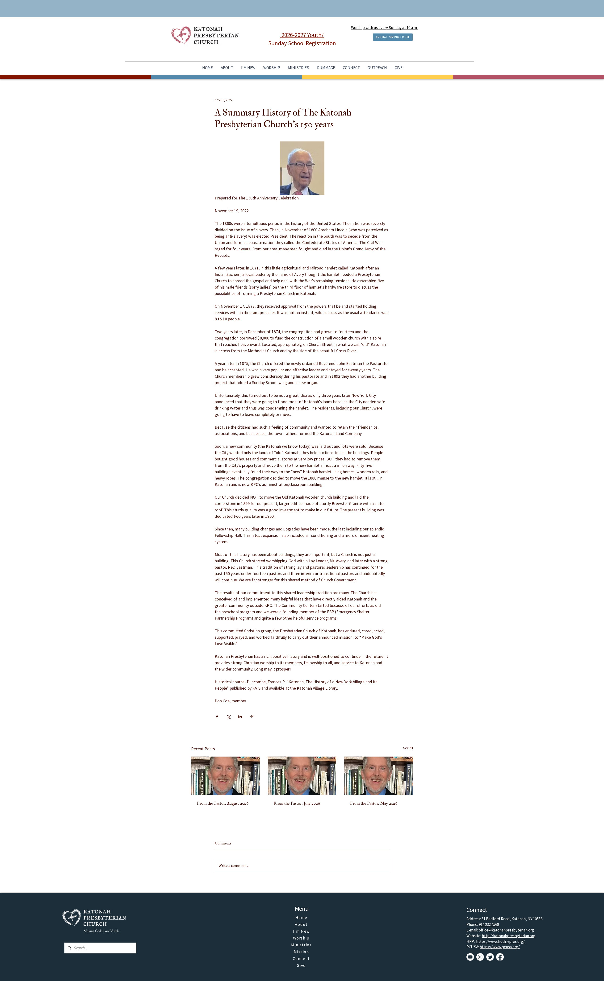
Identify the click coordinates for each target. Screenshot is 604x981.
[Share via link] (251, 716)
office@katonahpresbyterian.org (506, 930)
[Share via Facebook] (217, 716)
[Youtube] (470, 957)
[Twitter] (490, 957)
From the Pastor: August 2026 (223, 803)
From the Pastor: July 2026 (296, 803)
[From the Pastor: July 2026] (302, 776)
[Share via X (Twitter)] (228, 716)
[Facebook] (500, 957)
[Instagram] (480, 957)
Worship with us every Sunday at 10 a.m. (384, 27)
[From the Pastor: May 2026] (378, 776)
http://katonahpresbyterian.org (508, 935)
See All (408, 748)
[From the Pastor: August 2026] (225, 776)
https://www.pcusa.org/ (500, 946)
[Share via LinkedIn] (240, 716)
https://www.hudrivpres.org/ (500, 941)
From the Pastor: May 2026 (374, 803)
